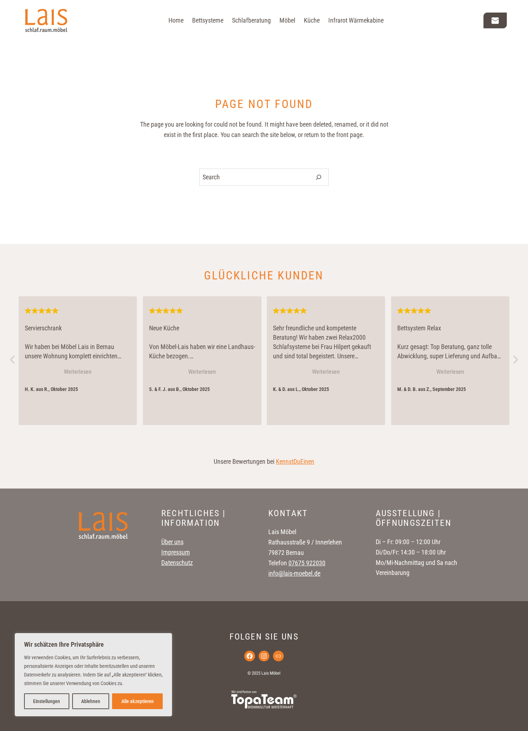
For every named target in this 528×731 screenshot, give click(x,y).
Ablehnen (90, 701)
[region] (93, 675)
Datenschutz (177, 562)
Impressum (175, 552)
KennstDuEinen (295, 461)
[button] (515, 361)
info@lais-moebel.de (294, 573)
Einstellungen (46, 701)
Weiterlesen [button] (78, 371)
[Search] (318, 177)
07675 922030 (306, 563)
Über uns (172, 542)
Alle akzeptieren (137, 701)
